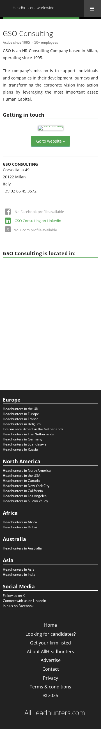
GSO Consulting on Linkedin (38, 220)
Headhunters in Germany (22, 439)
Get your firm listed (50, 643)
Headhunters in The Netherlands (28, 434)
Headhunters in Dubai (20, 527)
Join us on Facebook (18, 605)
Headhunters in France (20, 418)
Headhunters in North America (27, 470)
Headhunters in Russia (20, 449)
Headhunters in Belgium (22, 424)
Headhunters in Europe (21, 413)
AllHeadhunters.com (54, 712)
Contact (50, 669)
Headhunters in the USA (21, 475)
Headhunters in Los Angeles (25, 495)
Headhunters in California (23, 490)
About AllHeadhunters (50, 651)
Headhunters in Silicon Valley (25, 500)
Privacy (50, 678)
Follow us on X (14, 595)
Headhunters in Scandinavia (25, 444)
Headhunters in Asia (19, 569)
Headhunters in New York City (26, 485)
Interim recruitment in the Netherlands (33, 429)
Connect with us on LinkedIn (24, 600)
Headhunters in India (19, 574)
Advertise (51, 660)
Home (50, 625)
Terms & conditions (50, 687)
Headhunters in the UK (20, 408)
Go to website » (50, 140)
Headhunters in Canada (21, 480)
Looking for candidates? (51, 634)
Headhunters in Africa (20, 522)
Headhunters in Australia (22, 548)
